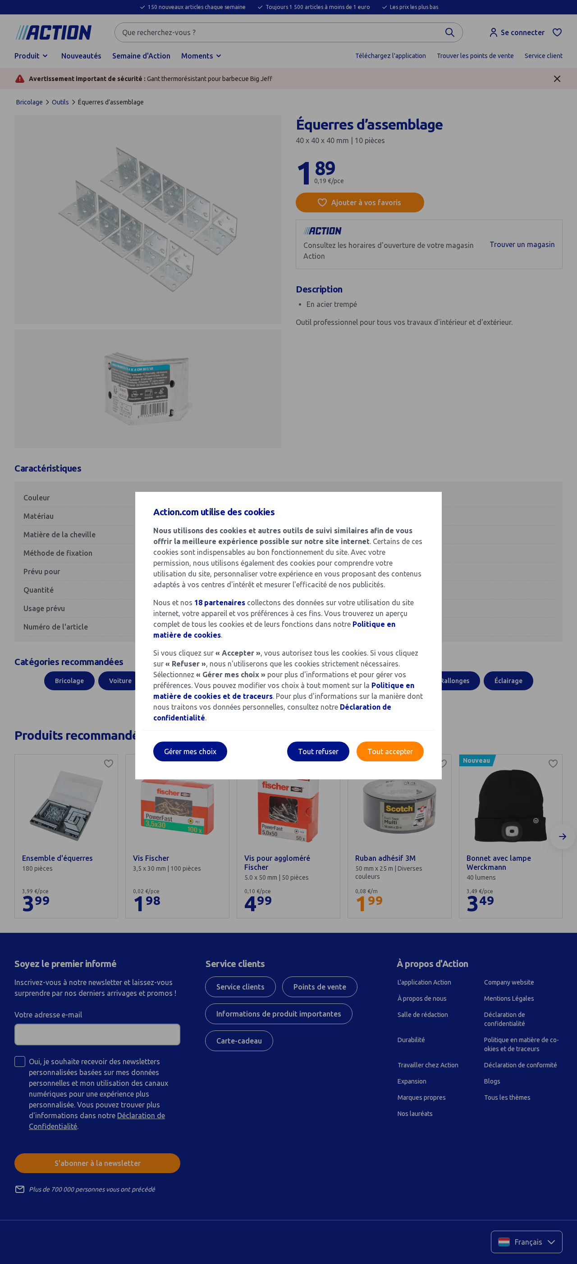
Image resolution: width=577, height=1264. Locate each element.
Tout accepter (390, 751)
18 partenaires (219, 602)
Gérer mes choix (190, 751)
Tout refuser (318, 751)
